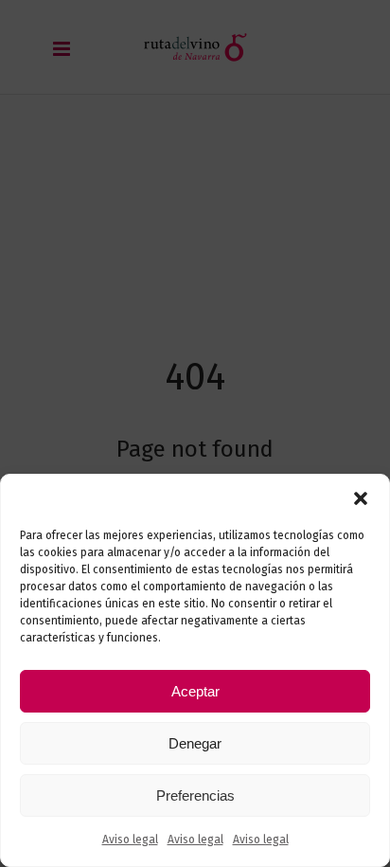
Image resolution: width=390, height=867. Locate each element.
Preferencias (195, 795)
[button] (360, 498)
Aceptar (195, 691)
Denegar (195, 743)
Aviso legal (130, 839)
